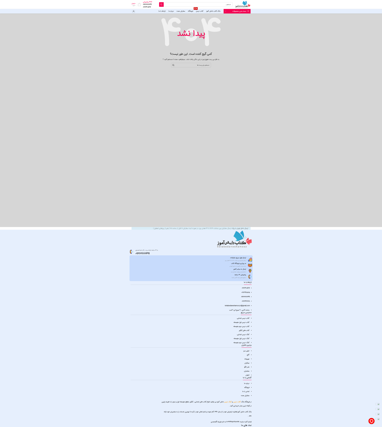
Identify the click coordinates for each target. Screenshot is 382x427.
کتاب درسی (237, 402)
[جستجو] (161, 4)
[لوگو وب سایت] (242, 4)
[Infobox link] (147, 4)
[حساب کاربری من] (134, 11)
